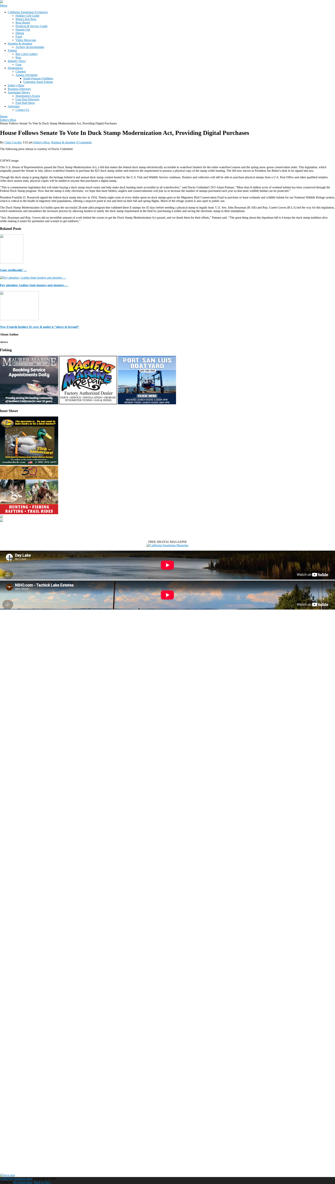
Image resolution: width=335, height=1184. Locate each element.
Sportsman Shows (19, 92)
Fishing (12, 50)
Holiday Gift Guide (27, 15)
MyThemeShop (22, 1182)
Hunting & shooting (20, 43)
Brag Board (23, 22)
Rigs (18, 57)
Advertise (14, 106)
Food (19, 36)
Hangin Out (23, 29)
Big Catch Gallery (27, 54)
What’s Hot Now (26, 19)
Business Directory (19, 89)
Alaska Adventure (27, 75)
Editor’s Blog (16, 85)
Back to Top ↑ (42, 1182)
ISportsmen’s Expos (28, 95)
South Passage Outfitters (38, 78)
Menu (3, 5)
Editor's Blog (41, 142)
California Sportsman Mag (16, 1178)
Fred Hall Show (25, 102)
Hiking (20, 33)
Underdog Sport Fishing (38, 82)
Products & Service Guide (31, 26)
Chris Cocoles (13, 142)
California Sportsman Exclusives (28, 12)
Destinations (15, 68)
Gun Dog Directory (28, 99)
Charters (21, 71)
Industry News (17, 61)
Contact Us (22, 109)
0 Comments (84, 142)
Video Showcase (26, 40)
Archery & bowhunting (30, 47)
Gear (19, 64)
